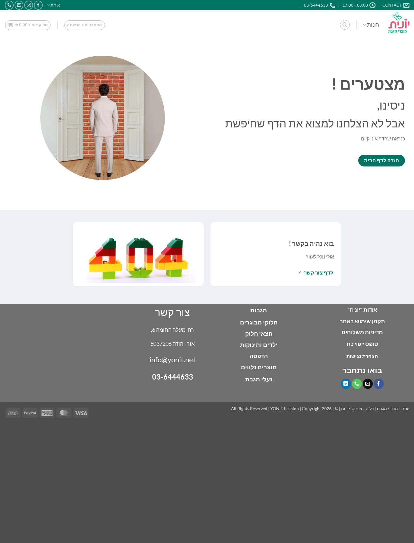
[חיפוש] (345, 25)
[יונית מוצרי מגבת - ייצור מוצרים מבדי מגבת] (398, 22)
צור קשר (172, 312)
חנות (373, 24)
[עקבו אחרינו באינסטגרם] (28, 5)
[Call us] (9, 5)
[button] (84, 25)
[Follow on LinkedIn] (346, 384)
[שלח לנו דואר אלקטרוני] (19, 5)
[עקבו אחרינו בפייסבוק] (38, 5)
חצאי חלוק (258, 333)
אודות (55, 5)
